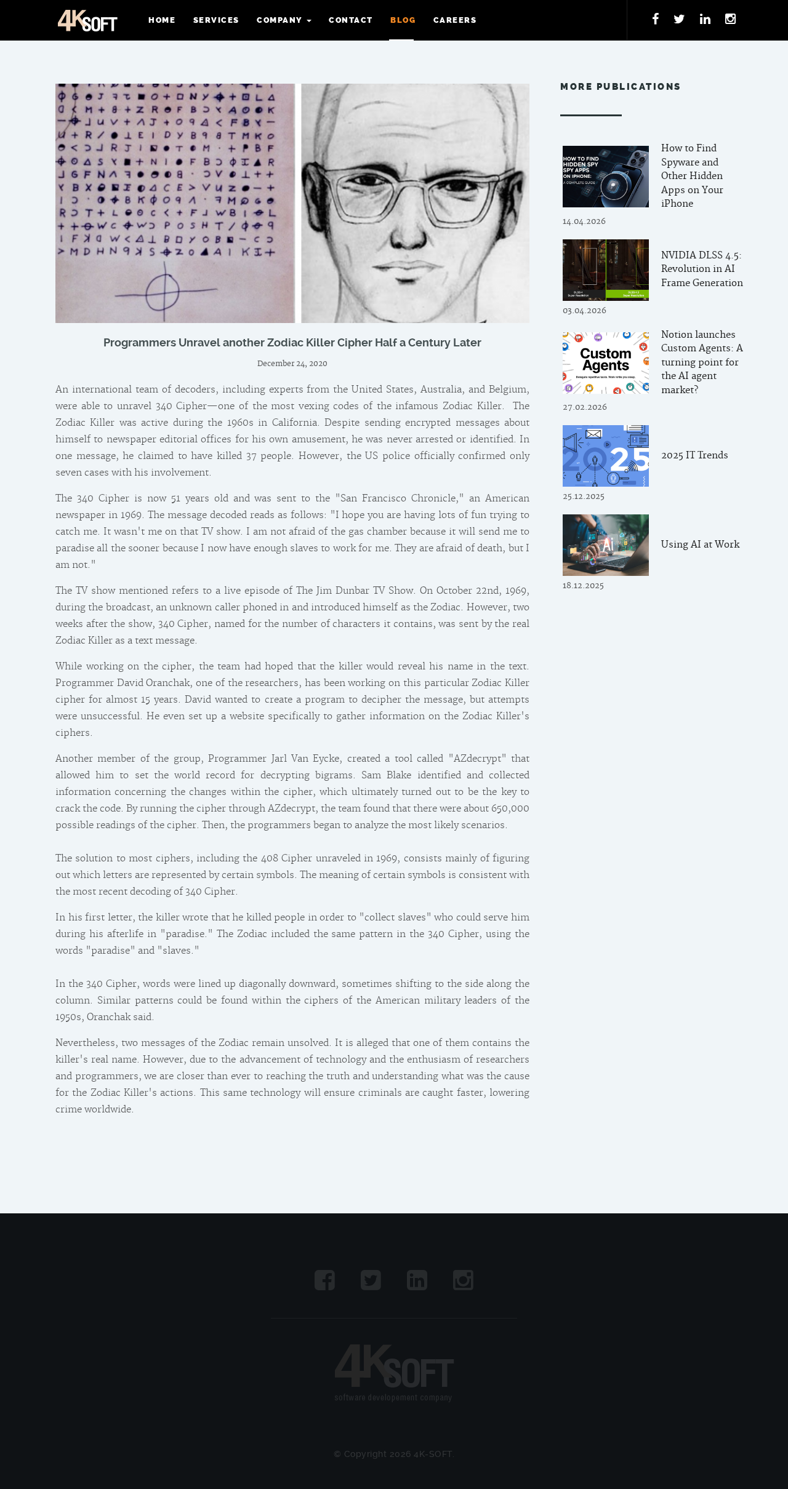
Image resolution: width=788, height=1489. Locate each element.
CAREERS (455, 20)
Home (161, 20)
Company (279, 20)
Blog (403, 20)
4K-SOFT (87, 20)
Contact (351, 20)
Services (216, 20)
